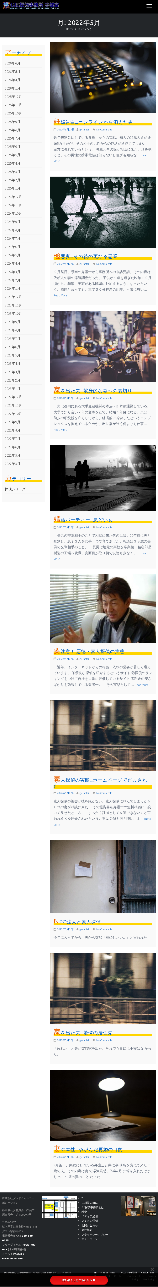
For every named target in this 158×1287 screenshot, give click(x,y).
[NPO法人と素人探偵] (103, 876)
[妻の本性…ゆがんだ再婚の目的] (103, 1105)
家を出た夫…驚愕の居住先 (83, 1033)
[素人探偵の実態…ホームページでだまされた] (103, 735)
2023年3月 (12, 372)
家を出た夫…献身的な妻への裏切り (93, 390)
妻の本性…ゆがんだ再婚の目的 (88, 1149)
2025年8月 (12, 130)
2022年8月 (12, 430)
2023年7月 (12, 338)
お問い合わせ (90, 1226)
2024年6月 (12, 247)
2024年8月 (12, 230)
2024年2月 (12, 280)
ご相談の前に (90, 1203)
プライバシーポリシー (95, 1235)
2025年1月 (12, 188)
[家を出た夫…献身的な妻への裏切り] (103, 346)
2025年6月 (12, 146)
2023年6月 (12, 347)
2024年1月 (12, 288)
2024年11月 (13, 205)
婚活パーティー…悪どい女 (83, 520)
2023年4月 (12, 363)
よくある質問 (90, 1221)
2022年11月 (13, 405)
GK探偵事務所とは (93, 1207)
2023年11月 (13, 305)
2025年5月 (12, 155)
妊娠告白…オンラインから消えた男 (93, 122)
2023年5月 (12, 355)
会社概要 (87, 1230)
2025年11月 (13, 105)
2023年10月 (13, 313)
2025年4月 (12, 163)
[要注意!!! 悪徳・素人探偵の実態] (103, 608)
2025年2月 (12, 180)
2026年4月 (12, 80)
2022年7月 (12, 438)
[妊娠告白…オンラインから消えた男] (103, 77)
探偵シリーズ (15, 489)
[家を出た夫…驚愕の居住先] (103, 988)
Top (84, 1198)
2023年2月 (12, 380)
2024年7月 (12, 238)
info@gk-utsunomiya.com (13, 1256)
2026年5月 (12, 71)
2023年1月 (12, 388)
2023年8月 (12, 330)
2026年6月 (12, 63)
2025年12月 (13, 96)
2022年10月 (13, 413)
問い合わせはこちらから (77, 1280)
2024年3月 (12, 272)
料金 (84, 1212)
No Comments (104, 129)
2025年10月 (13, 113)
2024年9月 (12, 221)
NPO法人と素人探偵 (77, 922)
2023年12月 (13, 296)
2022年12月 (13, 397)
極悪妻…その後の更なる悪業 (86, 256)
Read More (60, 295)
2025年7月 (12, 138)
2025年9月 (12, 121)
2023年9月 (12, 322)
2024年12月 (13, 197)
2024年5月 (12, 255)
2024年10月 (13, 213)
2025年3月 (12, 171)
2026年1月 (12, 88)
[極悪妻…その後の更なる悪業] (103, 211)
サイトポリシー (91, 1239)
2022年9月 (12, 422)
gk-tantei (84, 129)
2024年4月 (12, 263)
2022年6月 (12, 447)
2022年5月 (12, 455)
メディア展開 (90, 1216)
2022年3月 (12, 463)
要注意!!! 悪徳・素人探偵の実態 (89, 651)
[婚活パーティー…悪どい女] (103, 478)
